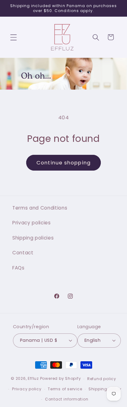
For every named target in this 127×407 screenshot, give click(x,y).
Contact (23, 252)
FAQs (18, 268)
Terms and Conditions (39, 208)
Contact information (66, 399)
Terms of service (65, 389)
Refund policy (101, 378)
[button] (13, 37)
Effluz (33, 378)
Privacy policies (31, 222)
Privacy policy (27, 389)
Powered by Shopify (60, 378)
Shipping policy (104, 389)
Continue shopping (63, 162)
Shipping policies (33, 238)
